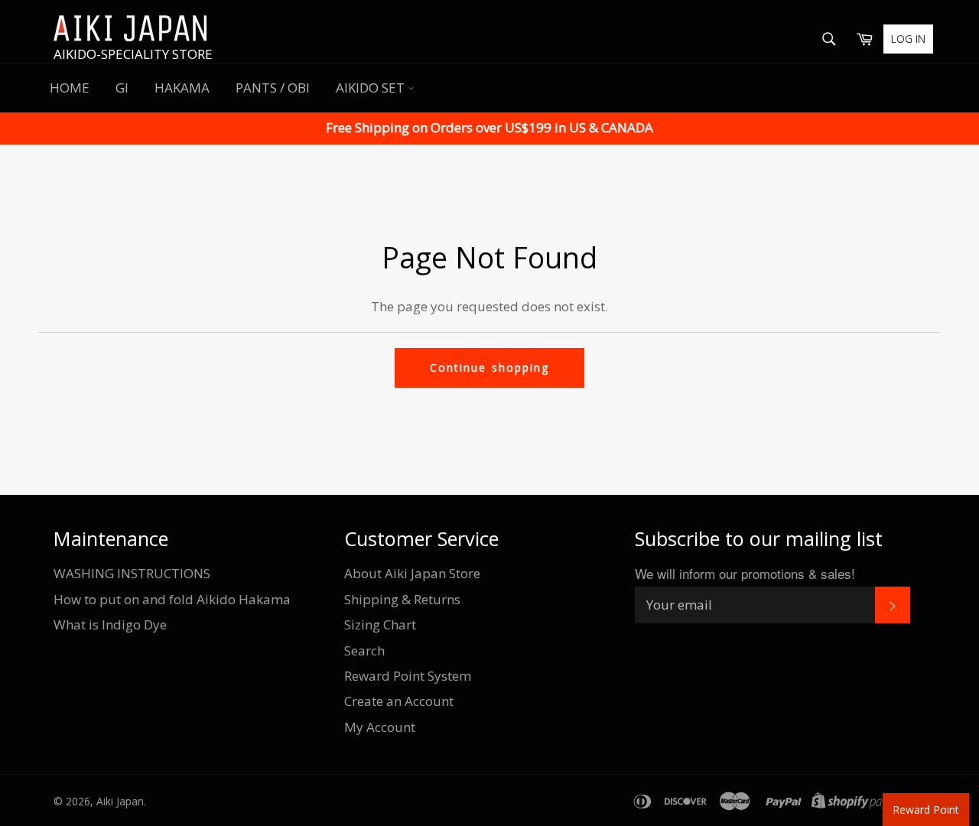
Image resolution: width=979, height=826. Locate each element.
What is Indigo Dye (110, 624)
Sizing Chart (380, 624)
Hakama (182, 87)
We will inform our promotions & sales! (745, 573)
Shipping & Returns (402, 599)
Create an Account (399, 701)
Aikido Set (372, 87)
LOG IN (908, 38)
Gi (121, 87)
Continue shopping (489, 367)
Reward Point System (407, 676)
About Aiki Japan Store (412, 573)
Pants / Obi (273, 87)
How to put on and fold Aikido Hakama (172, 599)
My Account (379, 727)
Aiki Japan (120, 801)
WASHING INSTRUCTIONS (132, 573)
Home (69, 87)
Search (364, 650)
